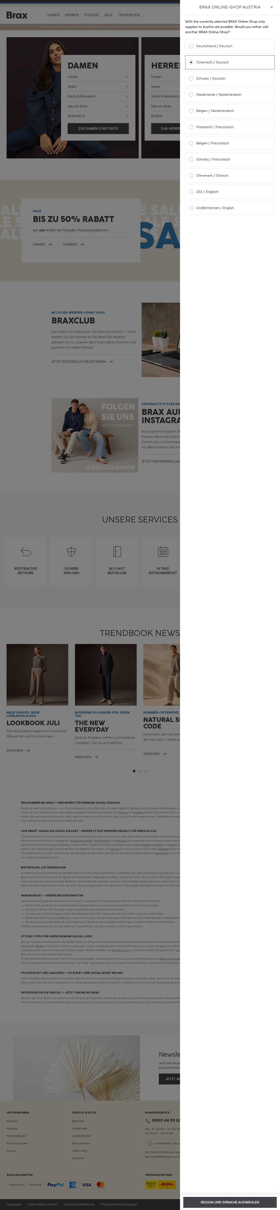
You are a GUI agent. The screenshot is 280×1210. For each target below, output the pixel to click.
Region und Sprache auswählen (230, 1202)
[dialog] (230, 605)
